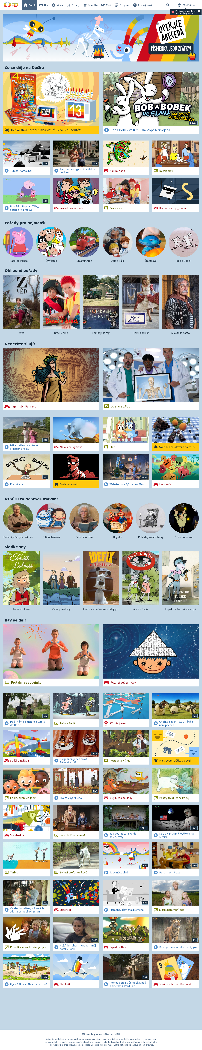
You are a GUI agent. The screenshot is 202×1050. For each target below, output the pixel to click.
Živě (108, 5)
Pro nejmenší (145, 5)
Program (124, 5)
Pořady (75, 5)
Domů (32, 5)
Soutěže (93, 5)
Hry (46, 5)
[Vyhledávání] (168, 5)
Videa (60, 5)
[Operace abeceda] (101, 37)
